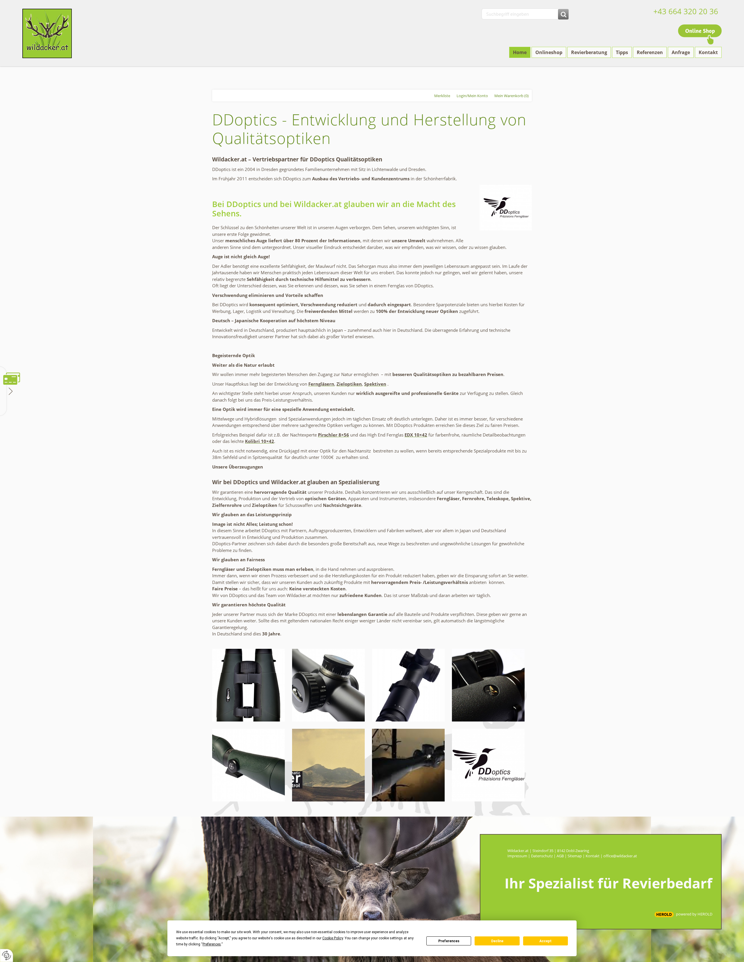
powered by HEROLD (694, 914)
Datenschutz (542, 855)
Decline (497, 941)
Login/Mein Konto (472, 95)
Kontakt (593, 855)
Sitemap (575, 855)
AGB (560, 855)
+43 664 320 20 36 (685, 11)
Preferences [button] (212, 944)
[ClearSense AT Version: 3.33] (664, 914)
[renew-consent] (6, 955)
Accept (545, 941)
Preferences (448, 941)
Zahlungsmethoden (10, 391)
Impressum (517, 855)
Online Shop (700, 34)
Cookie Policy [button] (332, 938)
